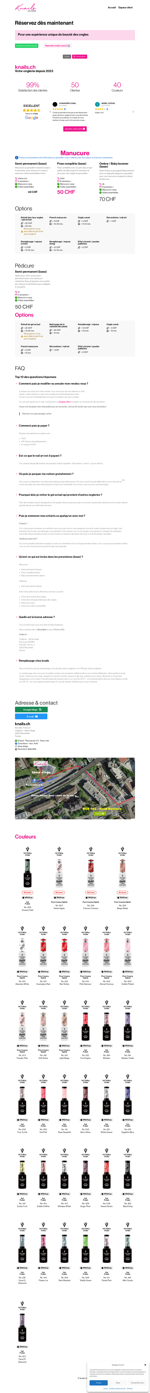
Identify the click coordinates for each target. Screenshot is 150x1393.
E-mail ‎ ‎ (30, 716)
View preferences (137, 1383)
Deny (118, 1383)
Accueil (112, 7)
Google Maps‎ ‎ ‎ (30, 709)
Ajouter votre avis (73, 129)
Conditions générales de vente (117, 1388)
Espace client (125, 7)
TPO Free (29, 898)
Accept (98, 1383)
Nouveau (27, 892)
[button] (145, 1365)
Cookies (105, 1388)
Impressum (130, 1388)
